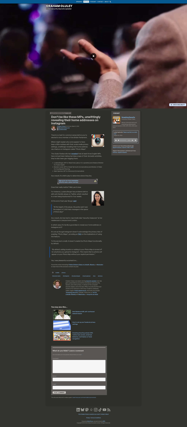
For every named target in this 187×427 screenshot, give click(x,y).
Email (54, 384)
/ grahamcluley (63, 129)
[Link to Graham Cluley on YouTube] (104, 409)
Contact (100, 1)
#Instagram (66, 276)
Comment (56, 358)
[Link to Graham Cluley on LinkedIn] (78, 409)
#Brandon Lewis (56, 276)
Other (132, 147)
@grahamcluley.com (64, 128)
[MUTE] (132, 140)
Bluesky (92, 264)
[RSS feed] (109, 409)
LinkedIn (68, 294)
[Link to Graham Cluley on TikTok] (100, 409)
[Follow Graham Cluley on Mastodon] (87, 409)
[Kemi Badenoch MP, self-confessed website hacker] (62, 314)
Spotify (124, 147)
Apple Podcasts (117, 147)
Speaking (79, 1)
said (74, 201)
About (107, 1)
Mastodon (100, 264)
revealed (74, 154)
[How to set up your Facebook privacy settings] (62, 325)
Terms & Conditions (96, 417)
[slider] (122, 140)
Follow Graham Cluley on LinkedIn (79, 264)
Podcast (93, 1)
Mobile (57, 272)
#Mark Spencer (87, 276)
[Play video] (93, 56)
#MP (94, 276)
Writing (86, 1)
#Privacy (100, 276)
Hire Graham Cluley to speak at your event (89, 414)
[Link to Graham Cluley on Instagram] (95, 409)
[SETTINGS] (135, 140)
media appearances (80, 290)
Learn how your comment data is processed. (84, 397)
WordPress (90, 421)
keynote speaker (91, 281)
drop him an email (92, 294)
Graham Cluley (52, 1)
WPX (104, 421)
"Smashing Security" (72, 292)
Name (55, 376)
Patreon (115, 152)
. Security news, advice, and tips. (69, 181)
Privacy (64, 272)
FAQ (79, 234)
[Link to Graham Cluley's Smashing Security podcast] (91, 409)
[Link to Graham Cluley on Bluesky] (82, 409)
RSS (128, 147)
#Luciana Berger (76, 276)
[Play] (116, 140)
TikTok (94, 292)
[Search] (110, 1)
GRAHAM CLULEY (59, 6)
